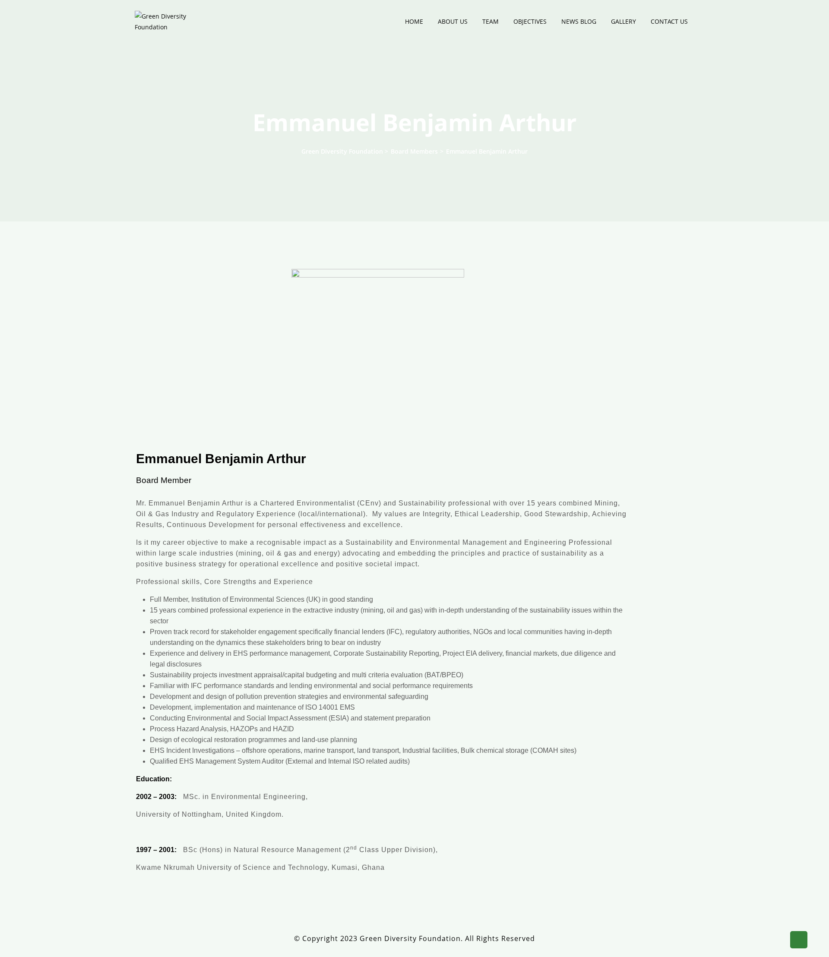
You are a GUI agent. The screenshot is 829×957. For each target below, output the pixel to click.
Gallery (623, 21)
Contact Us (669, 21)
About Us (453, 21)
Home (414, 21)
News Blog (578, 21)
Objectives (530, 21)
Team (490, 21)
